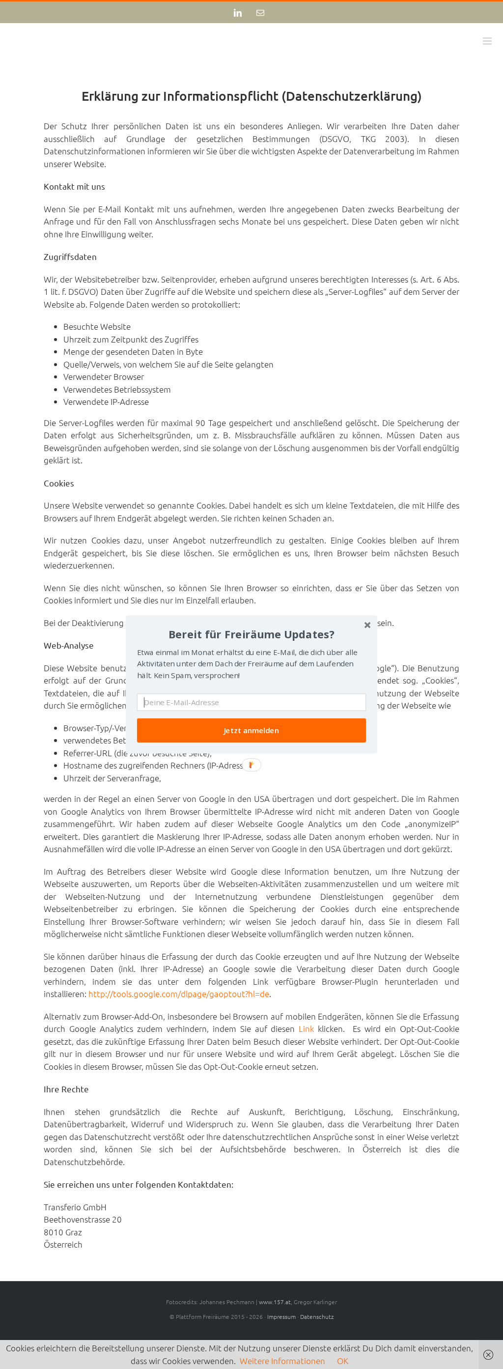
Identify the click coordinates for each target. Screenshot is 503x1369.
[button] (251, 634)
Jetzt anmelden (251, 730)
